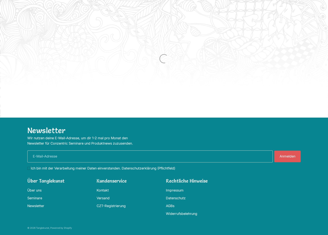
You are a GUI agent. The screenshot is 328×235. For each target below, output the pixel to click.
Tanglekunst (42, 227)
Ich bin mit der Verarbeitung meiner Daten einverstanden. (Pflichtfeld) (103, 168)
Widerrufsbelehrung (181, 214)
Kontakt (103, 190)
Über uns (34, 190)
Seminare (34, 198)
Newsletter (35, 206)
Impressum (175, 190)
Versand (103, 198)
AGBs (170, 206)
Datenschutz (176, 198)
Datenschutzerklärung (139, 168)
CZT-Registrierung (111, 206)
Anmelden (287, 156)
